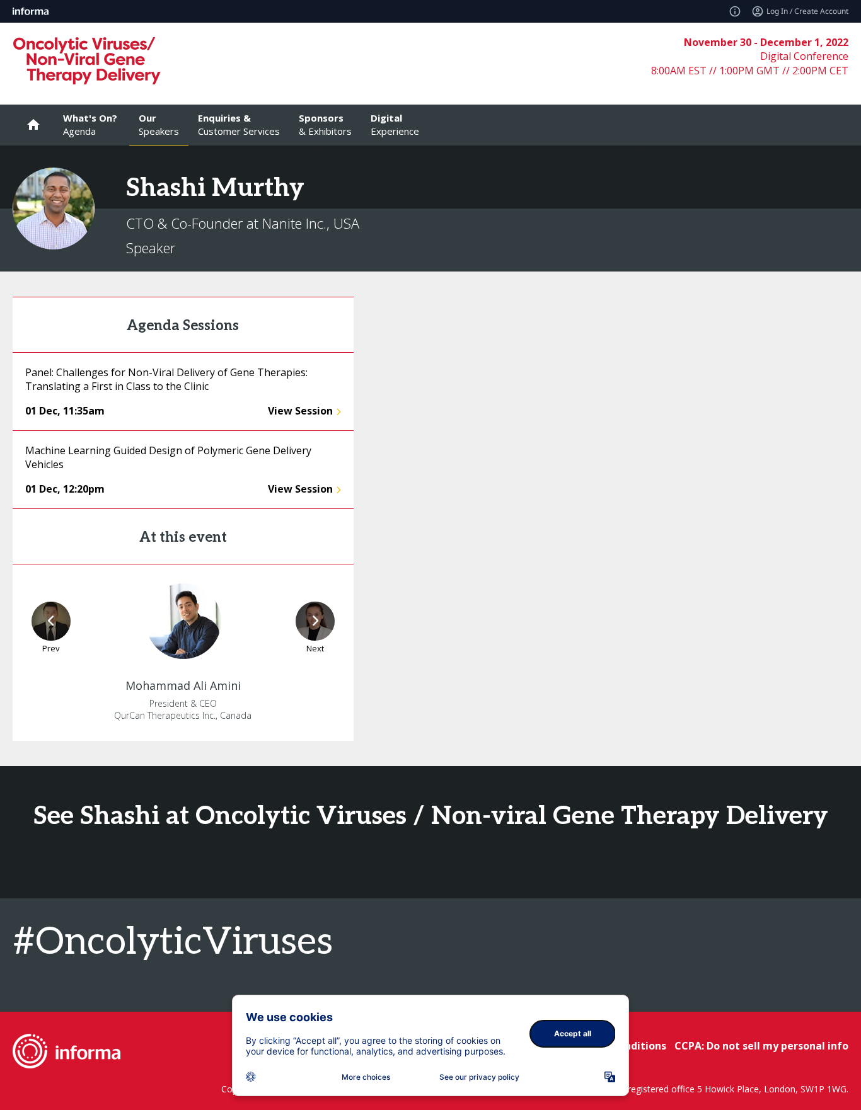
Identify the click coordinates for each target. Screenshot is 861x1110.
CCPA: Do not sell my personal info (761, 1046)
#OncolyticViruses (173, 942)
